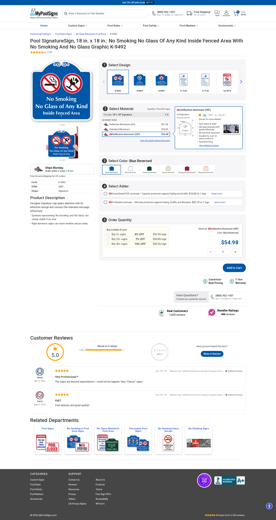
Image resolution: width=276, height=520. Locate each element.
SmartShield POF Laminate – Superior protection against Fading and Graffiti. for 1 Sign (157, 193)
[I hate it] (154, 351)
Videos (72, 499)
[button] (217, 13)
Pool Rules (113, 25)
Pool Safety (150, 25)
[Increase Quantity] (235, 252)
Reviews (73, 484)
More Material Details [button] (209, 145)
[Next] (240, 81)
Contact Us (74, 479)
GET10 (149, 2)
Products (100, 484)
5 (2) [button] (49, 52)
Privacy (72, 494)
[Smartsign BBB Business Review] (229, 480)
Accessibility (102, 499)
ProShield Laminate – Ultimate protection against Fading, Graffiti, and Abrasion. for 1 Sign (159, 202)
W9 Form (100, 503)
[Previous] (105, 81)
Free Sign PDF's (103, 494)
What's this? (217, 194)
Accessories (225, 25)
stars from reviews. (230, 515)
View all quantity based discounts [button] (155, 141)
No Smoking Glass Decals (168, 430)
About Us (100, 479)
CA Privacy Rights (77, 503)
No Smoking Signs (198, 428)
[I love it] (165, 351)
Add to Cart (234, 267)
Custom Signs (76, 25)
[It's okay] (159, 351)
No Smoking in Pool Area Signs (78, 430)
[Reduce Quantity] (210, 252)
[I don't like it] (157, 351)
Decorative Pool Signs (138, 430)
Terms (99, 489)
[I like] (162, 351)
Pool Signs (48, 428)
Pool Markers (187, 25)
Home (43, 25)
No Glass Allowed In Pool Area (108, 430)
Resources (74, 489)
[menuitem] (44, 25)
